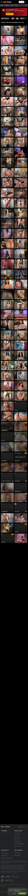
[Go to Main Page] (8, 1)
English (21, 826)
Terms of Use (17, 836)
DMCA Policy (17, 838)
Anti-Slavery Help (18, 846)
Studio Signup (4, 855)
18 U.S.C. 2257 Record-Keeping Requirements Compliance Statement (13, 885)
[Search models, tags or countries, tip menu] (26, 5)
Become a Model (4, 853)
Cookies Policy (17, 841)
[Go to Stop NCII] (9, 880)
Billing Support (17, 855)
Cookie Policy (17, 890)
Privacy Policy (17, 833)
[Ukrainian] (17, 18)
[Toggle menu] (1, 2)
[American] (13, 18)
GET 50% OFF (10, 13)
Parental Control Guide (19, 843)
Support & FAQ (17, 853)
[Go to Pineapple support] (2, 880)
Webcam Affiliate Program (6, 858)
